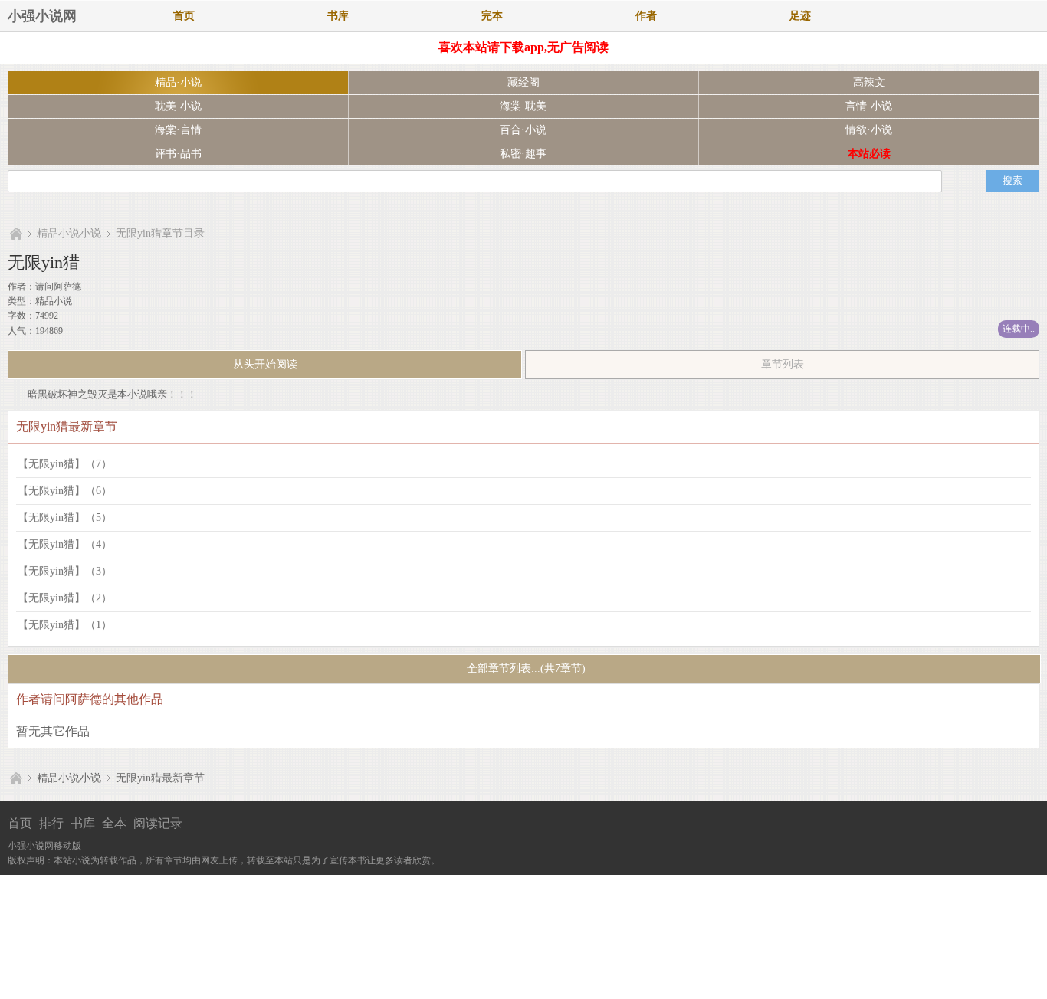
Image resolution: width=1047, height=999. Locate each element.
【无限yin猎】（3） (65, 571)
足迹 (800, 15)
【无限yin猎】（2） (65, 598)
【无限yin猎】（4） (65, 544)
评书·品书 (178, 153)
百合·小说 (523, 130)
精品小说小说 (69, 233)
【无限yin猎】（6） (65, 490)
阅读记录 (157, 823)
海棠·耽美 (523, 106)
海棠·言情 (178, 130)
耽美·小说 (178, 106)
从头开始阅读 (265, 364)
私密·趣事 (523, 153)
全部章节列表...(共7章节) (525, 668)
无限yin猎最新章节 (160, 778)
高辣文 (869, 82)
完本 (492, 15)
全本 (114, 823)
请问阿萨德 (58, 286)
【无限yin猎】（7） (65, 464)
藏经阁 (523, 82)
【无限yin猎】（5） (65, 517)
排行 (51, 823)
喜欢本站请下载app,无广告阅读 (523, 47)
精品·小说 (178, 82)
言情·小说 (868, 106)
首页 (184, 15)
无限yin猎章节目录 (160, 233)
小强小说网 (42, 16)
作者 (646, 15)
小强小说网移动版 (44, 845)
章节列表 (782, 364)
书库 (338, 15)
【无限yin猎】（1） (65, 625)
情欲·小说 (868, 130)
